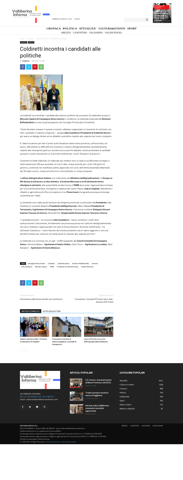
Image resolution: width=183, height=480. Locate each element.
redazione (25, 61)
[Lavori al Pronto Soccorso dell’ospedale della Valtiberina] (98, 327)
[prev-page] (21, 349)
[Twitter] (28, 67)
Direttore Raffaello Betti (80, 263)
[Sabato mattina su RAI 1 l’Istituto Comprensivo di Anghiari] (34, 327)
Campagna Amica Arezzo (36, 263)
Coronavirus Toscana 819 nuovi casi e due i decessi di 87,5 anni (94, 300)
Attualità (30, 38)
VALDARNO (146, 426)
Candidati (51, 263)
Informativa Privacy (53, 442)
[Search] (147, 20)
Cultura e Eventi (159, 7)
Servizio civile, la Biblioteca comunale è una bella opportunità (97, 408)
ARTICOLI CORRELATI (31, 311)
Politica (31, 42)
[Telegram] (37, 407)
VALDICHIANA (158, 426)
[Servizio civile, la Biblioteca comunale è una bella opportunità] (76, 409)
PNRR (52, 267)
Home (22, 38)
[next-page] (26, 349)
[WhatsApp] (41, 67)
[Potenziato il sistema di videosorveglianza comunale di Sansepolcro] (66, 327)
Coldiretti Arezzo (63, 263)
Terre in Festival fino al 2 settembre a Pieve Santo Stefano (162, 16)
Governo (95, 263)
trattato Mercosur (87, 267)
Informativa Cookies (68, 442)
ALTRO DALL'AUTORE (52, 311)
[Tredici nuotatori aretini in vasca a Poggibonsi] (76, 396)
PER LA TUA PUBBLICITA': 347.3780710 (37, 396)
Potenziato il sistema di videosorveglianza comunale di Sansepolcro (64, 341)
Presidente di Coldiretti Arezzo (67, 267)
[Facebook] (22, 67)
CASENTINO (134, 426)
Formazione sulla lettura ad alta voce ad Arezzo (41, 299)
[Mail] (30, 407)
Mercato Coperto (41, 267)
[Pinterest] (35, 67)
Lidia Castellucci (26, 267)
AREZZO (125, 426)
